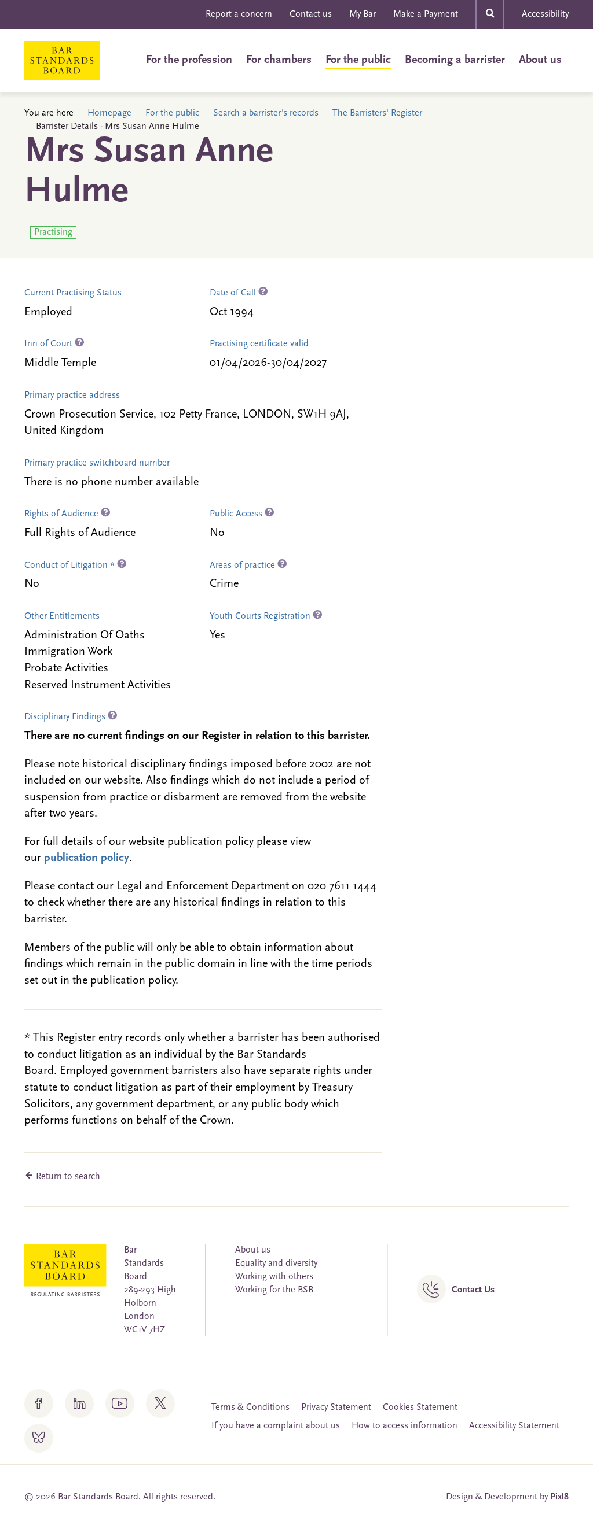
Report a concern (239, 14)
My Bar (362, 14)
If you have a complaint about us (275, 1426)
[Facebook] (38, 1403)
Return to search (67, 1176)
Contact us (311, 14)
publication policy (86, 858)
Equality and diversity (276, 1263)
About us (540, 60)
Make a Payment (425, 14)
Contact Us (473, 1290)
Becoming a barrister (455, 60)
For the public (358, 60)
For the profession (189, 60)
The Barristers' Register (377, 113)
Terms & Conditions (250, 1407)
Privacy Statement (336, 1407)
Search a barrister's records (266, 113)
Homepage (109, 113)
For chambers (279, 60)
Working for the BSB (274, 1290)
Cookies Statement (420, 1407)
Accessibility (545, 14)
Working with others (274, 1276)
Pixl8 (559, 1497)
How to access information (404, 1426)
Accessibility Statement (514, 1426)
